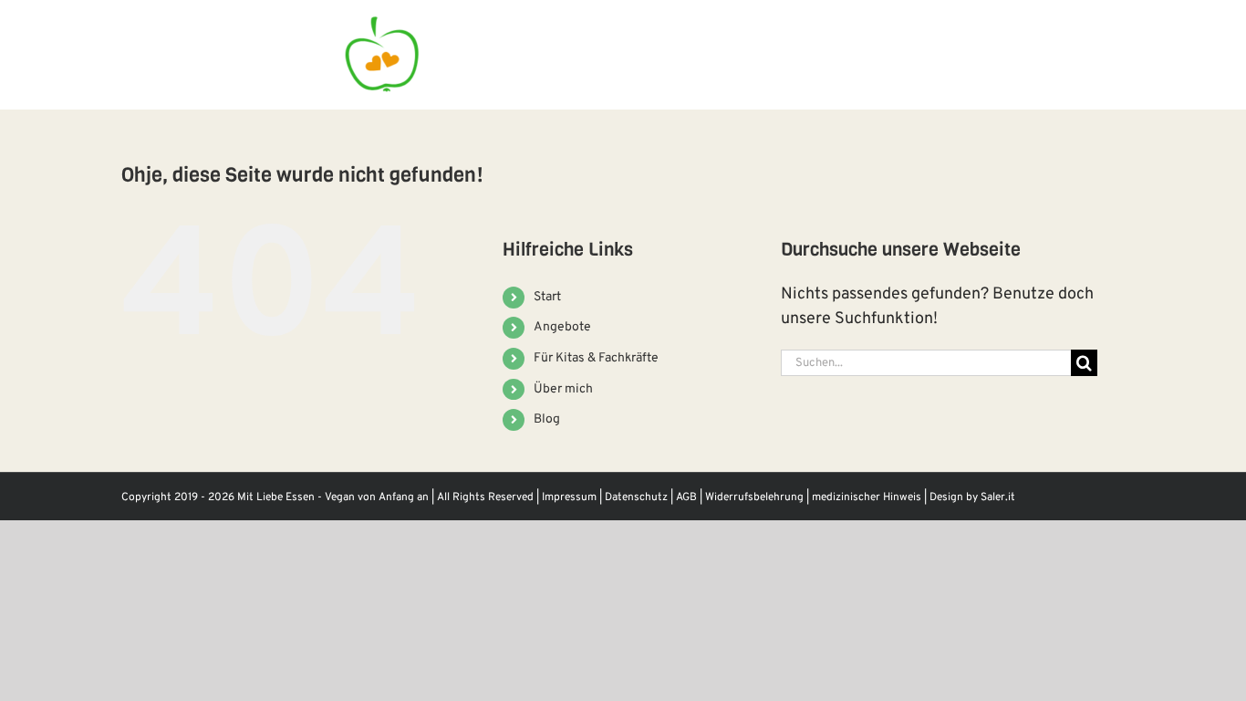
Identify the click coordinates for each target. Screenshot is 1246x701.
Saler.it (998, 497)
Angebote (562, 327)
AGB (686, 497)
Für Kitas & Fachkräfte (596, 358)
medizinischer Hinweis (866, 497)
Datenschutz (636, 497)
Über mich (563, 389)
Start (547, 297)
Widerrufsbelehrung (754, 497)
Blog (547, 419)
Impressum (569, 497)
